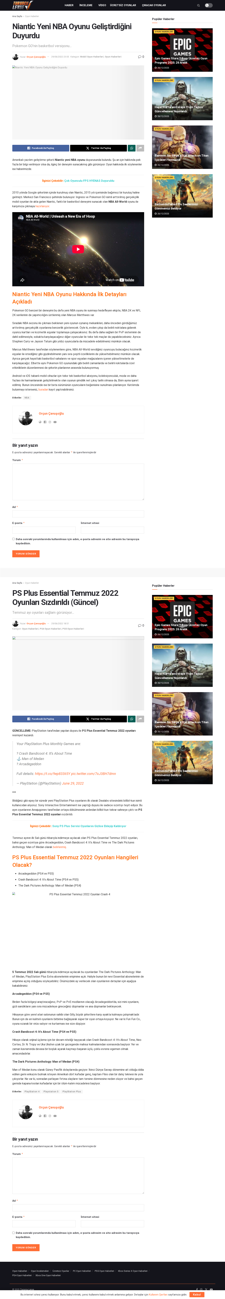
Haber (69, 5)
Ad (15, 507)
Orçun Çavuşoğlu (36, 56)
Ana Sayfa (17, 16)
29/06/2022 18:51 (60, 623)
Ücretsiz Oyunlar (123, 5)
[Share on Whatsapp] (132, 148)
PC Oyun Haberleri (82, 1271)
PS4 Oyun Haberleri (50, 628)
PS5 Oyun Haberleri (73, 628)
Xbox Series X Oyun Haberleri (132, 1271)
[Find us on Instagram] (201, 1289)
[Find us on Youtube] (211, 1289)
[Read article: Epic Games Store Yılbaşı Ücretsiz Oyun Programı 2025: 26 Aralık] (182, 50)
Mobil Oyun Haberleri (92, 56)
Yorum (17, 460)
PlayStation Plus (72, 1091)
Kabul (197, 1294)
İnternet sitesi (90, 523)
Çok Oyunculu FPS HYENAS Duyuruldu (89, 180)
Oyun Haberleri (32, 16)
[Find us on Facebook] (197, 1289)
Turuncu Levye (27, 1289)
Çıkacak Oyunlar (154, 5)
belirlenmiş (59, 847)
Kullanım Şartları (158, 1294)
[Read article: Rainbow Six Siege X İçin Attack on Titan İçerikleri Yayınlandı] (182, 147)
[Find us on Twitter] (206, 1289)
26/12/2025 (163, 68)
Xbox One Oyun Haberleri (48, 1275)
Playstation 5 (51, 1091)
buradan (43, 389)
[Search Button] (198, 5)
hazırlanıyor (42, 206)
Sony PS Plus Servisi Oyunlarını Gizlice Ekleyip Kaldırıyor (89, 826)
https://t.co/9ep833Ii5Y (52, 774)
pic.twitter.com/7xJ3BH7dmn (93, 774)
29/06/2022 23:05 (60, 56)
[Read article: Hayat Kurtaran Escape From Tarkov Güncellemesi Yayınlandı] (182, 98)
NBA (27, 398)
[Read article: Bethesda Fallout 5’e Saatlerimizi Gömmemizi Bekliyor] (182, 196)
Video (102, 5)
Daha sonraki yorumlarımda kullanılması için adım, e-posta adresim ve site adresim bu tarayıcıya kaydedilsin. (77, 541)
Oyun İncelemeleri (40, 1271)
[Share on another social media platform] (140, 148)
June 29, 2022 (73, 783)
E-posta (18, 523)
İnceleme (85, 5)
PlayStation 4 (32, 1091)
